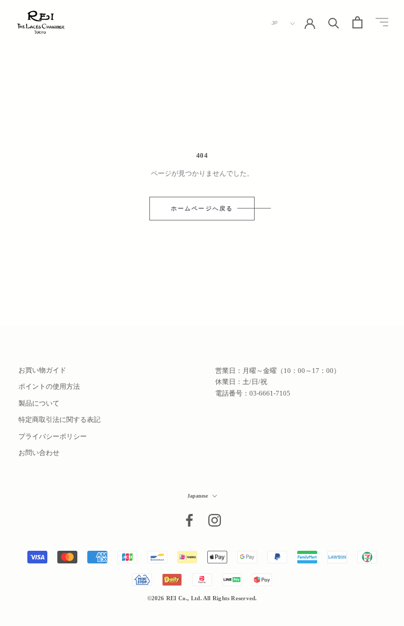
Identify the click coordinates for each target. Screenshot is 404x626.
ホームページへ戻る (202, 208)
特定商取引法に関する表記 (59, 419)
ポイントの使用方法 (49, 386)
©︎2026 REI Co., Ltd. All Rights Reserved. (202, 598)
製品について (38, 403)
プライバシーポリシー (52, 436)
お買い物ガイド (42, 370)
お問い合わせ (38, 453)
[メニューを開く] (382, 22)
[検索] (333, 22)
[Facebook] (189, 520)
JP (274, 23)
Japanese (197, 496)
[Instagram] (214, 520)
